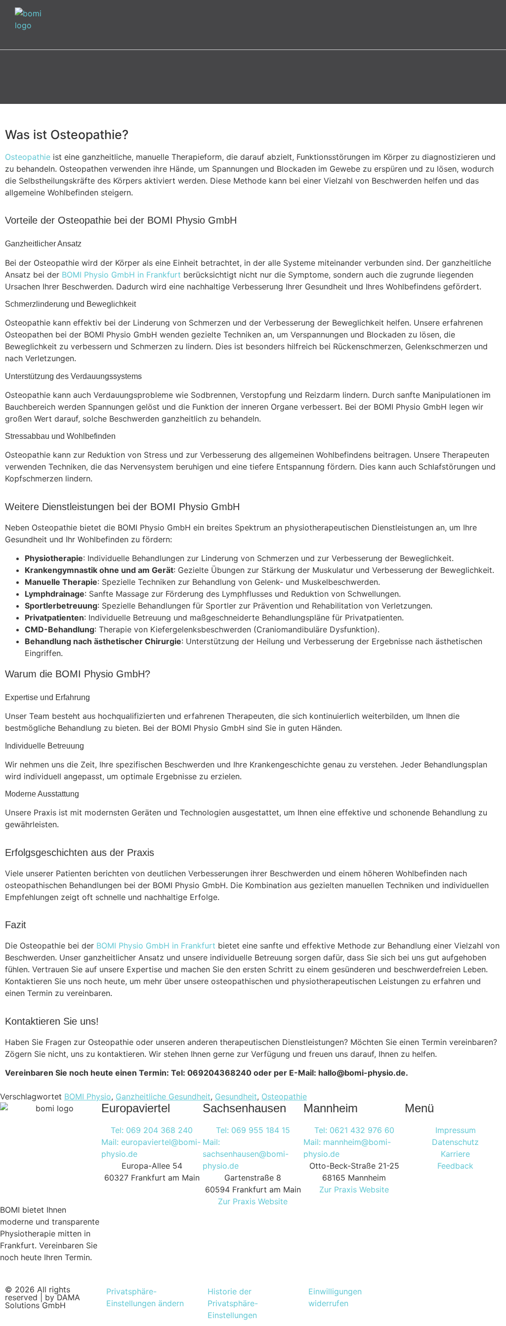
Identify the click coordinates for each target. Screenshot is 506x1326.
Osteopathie (27, 157)
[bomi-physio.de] (32, 24)
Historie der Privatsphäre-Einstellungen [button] (233, 1303)
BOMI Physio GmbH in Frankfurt (121, 275)
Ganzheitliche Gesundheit (163, 1096)
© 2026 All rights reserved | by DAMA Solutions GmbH (42, 1297)
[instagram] (422, 1297)
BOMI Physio (87, 1096)
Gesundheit (236, 1096)
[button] (498, 25)
